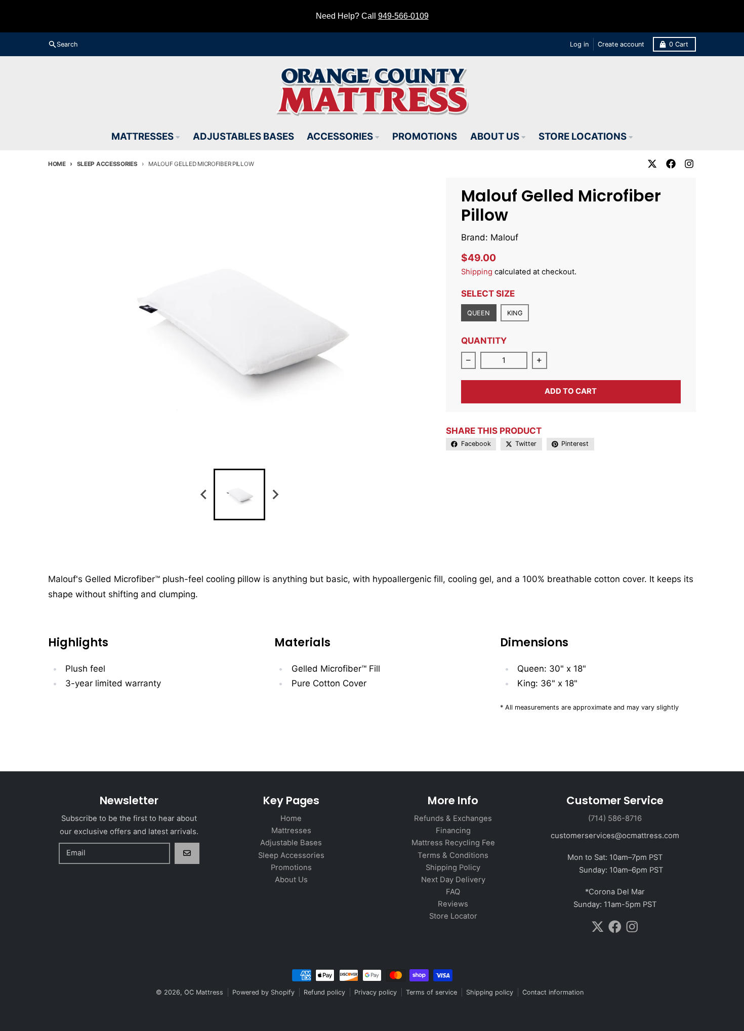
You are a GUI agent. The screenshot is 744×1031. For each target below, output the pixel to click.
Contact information (553, 992)
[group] (239, 494)
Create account (621, 44)
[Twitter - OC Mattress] (652, 164)
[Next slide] (274, 495)
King (514, 313)
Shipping (476, 271)
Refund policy (324, 992)
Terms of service (431, 992)
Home (57, 164)
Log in (579, 44)
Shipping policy (489, 992)
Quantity (484, 341)
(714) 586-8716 (615, 818)
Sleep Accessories (107, 164)
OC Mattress (203, 992)
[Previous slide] (204, 495)
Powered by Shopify (263, 992)
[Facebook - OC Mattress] (671, 164)
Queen (478, 313)
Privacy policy (375, 992)
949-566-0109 (403, 16)
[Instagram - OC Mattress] (689, 164)
